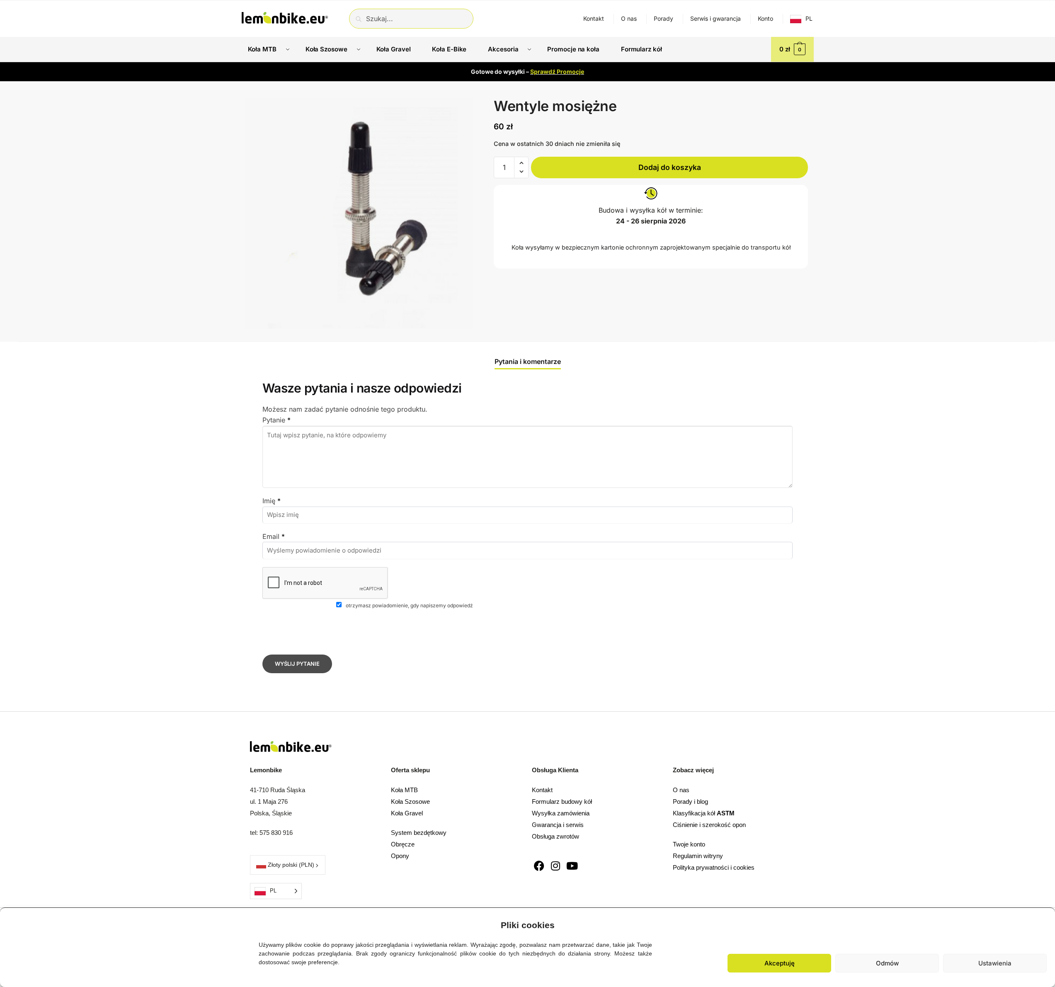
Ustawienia (994, 963)
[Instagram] (555, 865)
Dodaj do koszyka (669, 166)
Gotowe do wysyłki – (527, 71)
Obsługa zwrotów (555, 836)
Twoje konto (689, 844)
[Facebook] (539, 865)
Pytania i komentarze (528, 361)
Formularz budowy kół (562, 801)
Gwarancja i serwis (558, 824)
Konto (765, 18)
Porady (663, 18)
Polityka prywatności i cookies (713, 867)
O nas (629, 18)
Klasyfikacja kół (704, 813)
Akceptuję (779, 963)
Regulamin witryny (698, 855)
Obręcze (403, 844)
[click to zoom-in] (359, 213)
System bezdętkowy (418, 832)
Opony (400, 855)
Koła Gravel (407, 813)
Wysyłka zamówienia (560, 813)
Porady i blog (690, 801)
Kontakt (593, 18)
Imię (271, 501)
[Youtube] (572, 865)
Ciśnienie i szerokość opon (709, 824)
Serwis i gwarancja (715, 18)
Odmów (887, 963)
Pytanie (276, 420)
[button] (1042, 923)
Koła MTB (404, 789)
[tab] (528, 355)
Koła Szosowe (410, 801)
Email (273, 536)
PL (808, 18)
